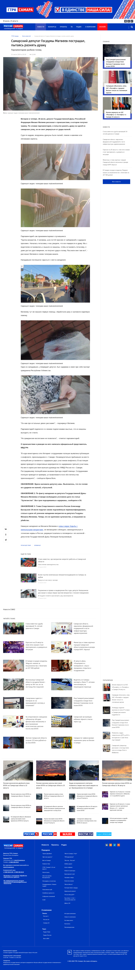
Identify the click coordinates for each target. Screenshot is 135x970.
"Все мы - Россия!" (69, 860)
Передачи (46, 850)
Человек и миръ (69, 877)
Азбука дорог (68, 863)
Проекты (63, 27)
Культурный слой (69, 874)
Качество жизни (69, 881)
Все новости (116, 181)
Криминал (37, 545)
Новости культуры (69, 870)
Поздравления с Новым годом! (49, 885)
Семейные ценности (48, 893)
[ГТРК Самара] (13, 27)
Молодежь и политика (49, 881)
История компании (70, 913)
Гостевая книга (68, 920)
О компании (90, 27)
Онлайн (102, 27)
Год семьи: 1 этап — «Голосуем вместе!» (70, 898)
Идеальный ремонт (70, 891)
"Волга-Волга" (68, 884)
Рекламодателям (69, 927)
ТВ (71, 27)
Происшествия (26, 545)
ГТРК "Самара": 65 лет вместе (48, 868)
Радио (78, 27)
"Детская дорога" (47, 857)
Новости (40, 27)
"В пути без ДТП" (69, 894)
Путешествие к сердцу (71, 887)
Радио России (47, 935)
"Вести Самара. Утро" (70, 853)
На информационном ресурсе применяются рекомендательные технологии (15, 882)
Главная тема (46, 863)
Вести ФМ (46, 938)
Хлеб (43, 899)
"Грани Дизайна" (47, 853)
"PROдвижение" (69, 857)
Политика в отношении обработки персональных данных (15, 876)
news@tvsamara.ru (19, 860)
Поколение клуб (47, 889)
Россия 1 (45, 916)
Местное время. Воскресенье (47, 876)
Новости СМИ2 (9, 609)
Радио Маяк (46, 932)
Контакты (67, 923)
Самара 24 (46, 923)
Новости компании (70, 917)
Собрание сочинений (48, 896)
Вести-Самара (46, 860)
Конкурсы (52, 27)
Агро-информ (68, 867)
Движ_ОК (67, 903)
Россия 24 (46, 919)
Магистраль (45, 872)
